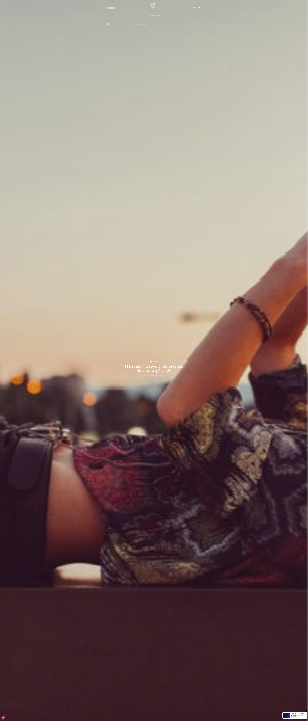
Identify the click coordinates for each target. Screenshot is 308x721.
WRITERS (169, 24)
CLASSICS (152, 361)
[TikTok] (199, 8)
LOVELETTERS (129, 24)
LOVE (157, 361)
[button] (200, 24)
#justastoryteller (142, 24)
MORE (151, 24)
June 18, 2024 (148, 375)
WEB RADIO (177, 24)
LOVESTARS (160, 24)
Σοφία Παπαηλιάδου (158, 375)
